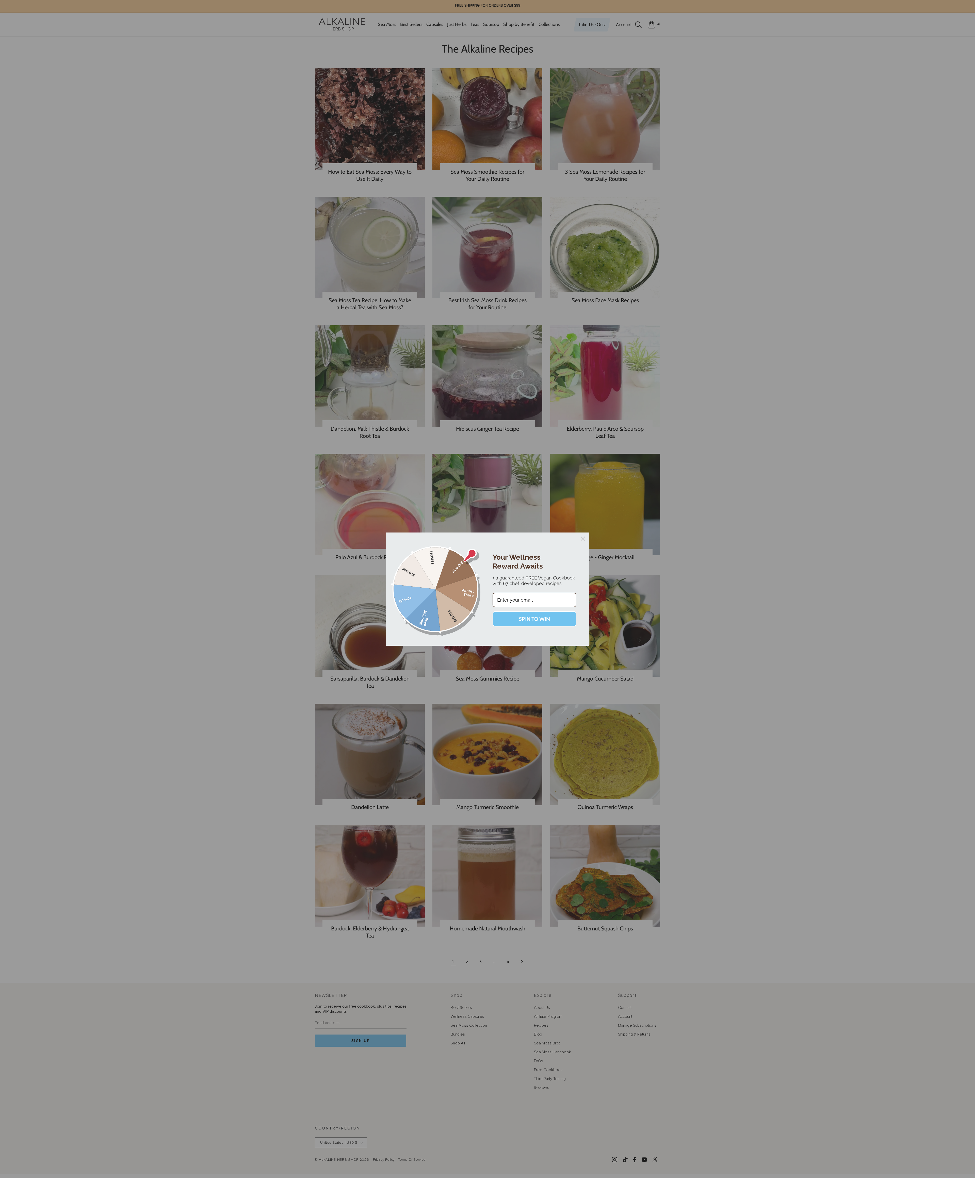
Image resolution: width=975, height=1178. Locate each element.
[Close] (583, 538)
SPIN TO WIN (534, 619)
